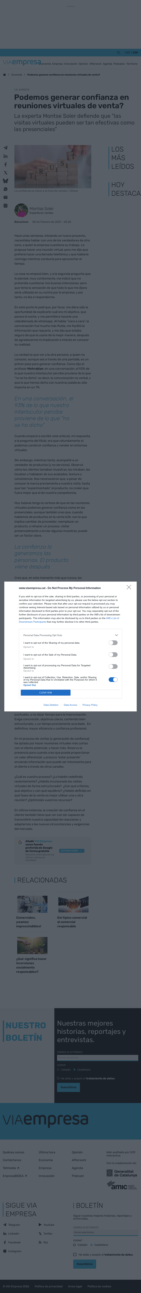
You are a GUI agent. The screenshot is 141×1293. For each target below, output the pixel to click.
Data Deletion (51, 704)
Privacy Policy (90, 704)
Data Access (70, 704)
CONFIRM (45, 692)
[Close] (130, 588)
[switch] (113, 642)
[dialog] (70, 646)
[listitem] (70, 635)
